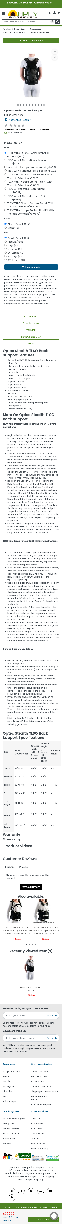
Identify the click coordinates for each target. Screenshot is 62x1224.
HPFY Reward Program (14, 1118)
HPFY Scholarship (11, 1133)
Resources (9, 1064)
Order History (37, 1081)
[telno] (50, 13)
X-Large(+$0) (15, 249)
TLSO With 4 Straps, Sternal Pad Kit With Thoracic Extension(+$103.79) (29, 183)
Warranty (31, 330)
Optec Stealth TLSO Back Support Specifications (25, 735)
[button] (31, 40)
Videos (31, 343)
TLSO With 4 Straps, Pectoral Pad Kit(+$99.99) (26, 197)
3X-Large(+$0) (16, 256)
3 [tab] (23, 104)
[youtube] (50, 1191)
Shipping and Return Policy (44, 1091)
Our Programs (11, 1111)
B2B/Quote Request (41, 1104)
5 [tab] (29, 104)
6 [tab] (32, 104)
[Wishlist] (55, 51)
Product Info (31, 316)
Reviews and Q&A (31, 336)
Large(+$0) (14, 245)
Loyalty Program (11, 1128)
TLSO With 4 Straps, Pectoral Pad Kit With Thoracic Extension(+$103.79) (30, 212)
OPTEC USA (13, 115)
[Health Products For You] (23, 13)
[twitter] (12, 1191)
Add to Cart (43, 1219)
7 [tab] (35, 104)
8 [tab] (38, 104)
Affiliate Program (11, 1138)
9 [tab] (41, 104)
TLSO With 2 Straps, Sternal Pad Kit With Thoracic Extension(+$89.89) (29, 176)
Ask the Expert (10, 1101)
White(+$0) (14, 227)
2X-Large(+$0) (16, 252)
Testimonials (37, 1133)
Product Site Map (39, 1148)
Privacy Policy (38, 1143)
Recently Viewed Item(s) (31, 951)
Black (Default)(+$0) (19, 224)
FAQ (5, 1096)
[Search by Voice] (52, 21)
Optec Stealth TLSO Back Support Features (25, 353)
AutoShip (7, 1143)
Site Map (35, 1138)
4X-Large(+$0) (16, 260)
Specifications (31, 323)
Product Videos (18, 846)
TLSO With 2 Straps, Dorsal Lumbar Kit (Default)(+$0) (28, 154)
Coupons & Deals (11, 1071)
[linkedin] (40, 1191)
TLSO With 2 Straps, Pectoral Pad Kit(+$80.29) (26, 190)
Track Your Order (39, 1071)
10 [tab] (44, 104)
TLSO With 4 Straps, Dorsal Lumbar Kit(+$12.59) (27, 161)
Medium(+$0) (15, 241)
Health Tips (8, 1081)
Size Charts (8, 1091)
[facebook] (21, 1191)
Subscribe (52, 1015)
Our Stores (36, 1128)
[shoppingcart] (58, 13)
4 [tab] (26, 104)
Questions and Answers (15, 129)
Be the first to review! (39, 129)
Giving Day (8, 1123)
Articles (7, 1076)
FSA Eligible (8, 1086)
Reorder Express (39, 1076)
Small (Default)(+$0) (19, 238)
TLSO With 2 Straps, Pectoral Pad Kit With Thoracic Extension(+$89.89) (30, 205)
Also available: (31, 896)
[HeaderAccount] (54, 12)
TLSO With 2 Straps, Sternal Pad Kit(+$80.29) (33, 167)
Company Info (39, 1111)
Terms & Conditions (41, 1086)
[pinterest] (12, 1197)
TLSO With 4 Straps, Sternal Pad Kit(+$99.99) (33, 171)
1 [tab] (18, 104)
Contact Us (37, 1123)
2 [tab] (20, 104)
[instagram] (31, 1191)
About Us (35, 1118)
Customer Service (41, 1064)
